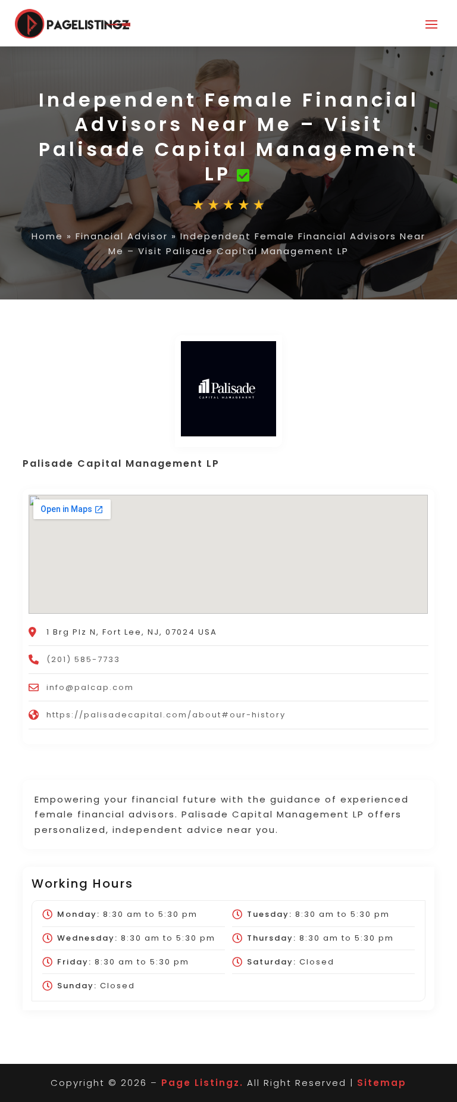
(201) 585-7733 (83, 659)
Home (47, 236)
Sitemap (381, 1082)
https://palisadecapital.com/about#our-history (166, 714)
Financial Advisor (122, 236)
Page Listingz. (202, 1082)
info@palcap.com (90, 687)
